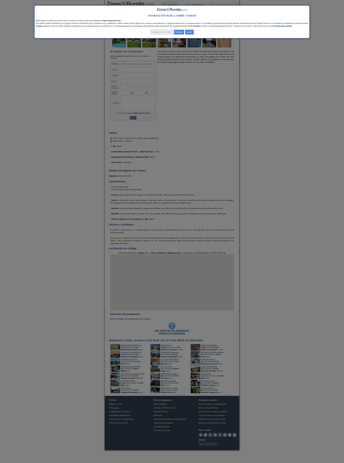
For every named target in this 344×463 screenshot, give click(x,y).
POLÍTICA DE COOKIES (283, 26)
